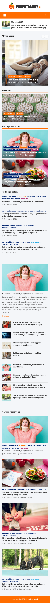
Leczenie (24, 76)
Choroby (23, 147)
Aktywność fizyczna (10, 242)
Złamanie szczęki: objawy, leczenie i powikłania (24, 152)
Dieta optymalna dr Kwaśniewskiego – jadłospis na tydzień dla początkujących (25, 180)
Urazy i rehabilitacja (23, 150)
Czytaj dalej (6, 316)
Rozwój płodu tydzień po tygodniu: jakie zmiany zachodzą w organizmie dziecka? (29, 335)
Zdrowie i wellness (10, 244)
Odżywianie (14, 174)
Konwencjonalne (12, 76)
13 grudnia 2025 (10, 252)
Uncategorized (37, 242)
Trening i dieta (25, 174)
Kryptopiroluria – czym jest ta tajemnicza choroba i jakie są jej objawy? (27, 324)
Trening (19, 225)
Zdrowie (35, 150)
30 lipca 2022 (12, 82)
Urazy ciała (8, 150)
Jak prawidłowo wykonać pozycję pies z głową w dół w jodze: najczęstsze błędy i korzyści (29, 27)
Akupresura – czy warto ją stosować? (20, 116)
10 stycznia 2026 (12, 155)
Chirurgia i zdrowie (11, 147)
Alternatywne (9, 113)
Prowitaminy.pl (32, 599)
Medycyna (32, 147)
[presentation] (43, 36)
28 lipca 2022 (10, 119)
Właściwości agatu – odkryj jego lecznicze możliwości (27, 344)
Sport (12, 225)
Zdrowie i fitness (9, 228)
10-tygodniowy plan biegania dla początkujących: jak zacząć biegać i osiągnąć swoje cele (24, 231)
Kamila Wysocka (27, 82)
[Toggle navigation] (5, 15)
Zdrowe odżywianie (11, 176)
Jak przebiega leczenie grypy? (21, 79)
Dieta (6, 174)
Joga (22, 242)
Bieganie (5, 225)
